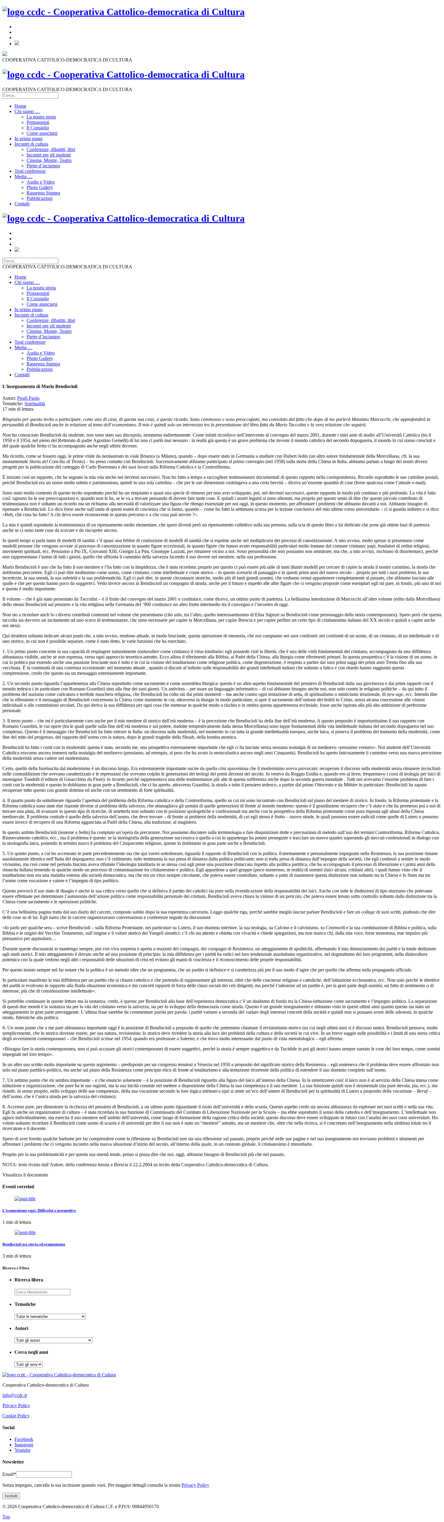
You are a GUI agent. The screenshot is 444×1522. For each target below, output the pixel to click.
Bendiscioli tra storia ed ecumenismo (33, 1244)
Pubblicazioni (40, 198)
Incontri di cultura (31, 144)
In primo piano (28, 138)
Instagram (23, 1444)
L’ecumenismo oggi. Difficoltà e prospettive (39, 1210)
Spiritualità (34, 403)
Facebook (23, 1439)
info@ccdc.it (14, 1395)
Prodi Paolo (28, 398)
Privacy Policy (16, 1405)
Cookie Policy (16, 1415)
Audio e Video (41, 182)
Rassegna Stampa (43, 192)
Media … (23, 176)
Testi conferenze (30, 171)
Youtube (22, 1450)
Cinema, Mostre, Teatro (49, 160)
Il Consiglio (38, 127)
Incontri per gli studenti (49, 154)
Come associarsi (42, 133)
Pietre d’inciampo (43, 165)
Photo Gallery (40, 187)
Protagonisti (38, 122)
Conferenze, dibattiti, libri (51, 149)
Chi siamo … (27, 111)
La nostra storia (41, 116)
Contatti (22, 203)
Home (20, 106)
